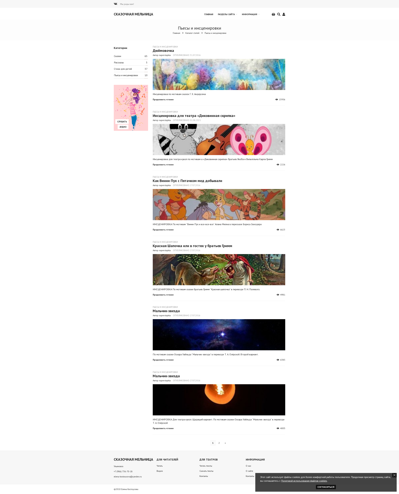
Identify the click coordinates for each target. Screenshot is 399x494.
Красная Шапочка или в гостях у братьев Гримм (192, 245)
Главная (176, 33)
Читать (160, 465)
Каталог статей (192, 33)
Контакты (204, 476)
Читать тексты (206, 465)
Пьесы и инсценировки (215, 33)
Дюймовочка (163, 50)
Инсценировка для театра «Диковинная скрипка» (194, 115)
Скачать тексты (206, 471)
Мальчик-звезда (166, 310)
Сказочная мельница (133, 14)
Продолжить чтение (163, 99)
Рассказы (119, 62)
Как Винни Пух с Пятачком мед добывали (187, 180)
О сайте (249, 471)
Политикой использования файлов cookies (304, 481)
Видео (160, 471)
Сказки (117, 56)
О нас (248, 465)
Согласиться (325, 487)
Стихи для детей (123, 68)
